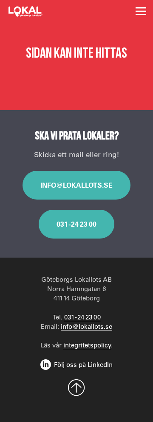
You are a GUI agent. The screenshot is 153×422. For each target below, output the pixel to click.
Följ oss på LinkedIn (83, 364)
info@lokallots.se (76, 184)
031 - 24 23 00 (76, 223)
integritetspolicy (87, 345)
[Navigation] (141, 11)
